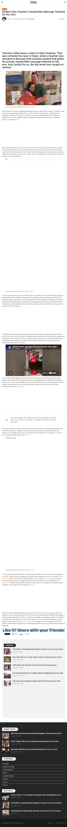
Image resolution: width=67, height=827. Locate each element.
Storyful (20, 386)
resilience (31, 585)
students (5, 583)
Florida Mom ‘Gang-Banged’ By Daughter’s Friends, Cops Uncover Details (38, 649)
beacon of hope (26, 621)
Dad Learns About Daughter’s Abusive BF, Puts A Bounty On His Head (36, 681)
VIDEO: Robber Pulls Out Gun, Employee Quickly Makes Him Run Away (35, 741)
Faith (5, 773)
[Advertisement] (33, 37)
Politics (5, 779)
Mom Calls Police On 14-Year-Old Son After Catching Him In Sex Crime (37, 657)
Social (4, 9)
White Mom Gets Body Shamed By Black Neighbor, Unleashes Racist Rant (36, 733)
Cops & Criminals (8, 767)
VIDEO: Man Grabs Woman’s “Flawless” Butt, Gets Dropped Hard (34, 665)
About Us (51, 823)
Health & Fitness (8, 776)
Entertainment (8, 770)
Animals (6, 764)
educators (5, 578)
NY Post (27, 435)
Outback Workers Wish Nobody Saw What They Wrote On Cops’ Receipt (36, 811)
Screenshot (31, 107)
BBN (17, 120)
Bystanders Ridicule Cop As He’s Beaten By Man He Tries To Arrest (34, 749)
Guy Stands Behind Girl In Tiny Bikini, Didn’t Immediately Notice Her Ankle (38, 673)
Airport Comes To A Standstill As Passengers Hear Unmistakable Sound (36, 795)
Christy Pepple (29, 19)
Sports (5, 785)
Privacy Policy (60, 823)
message (46, 578)
